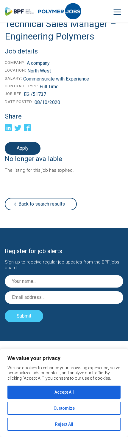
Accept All (64, 392)
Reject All (64, 424)
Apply (23, 148)
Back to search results (41, 204)
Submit (24, 316)
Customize (64, 408)
